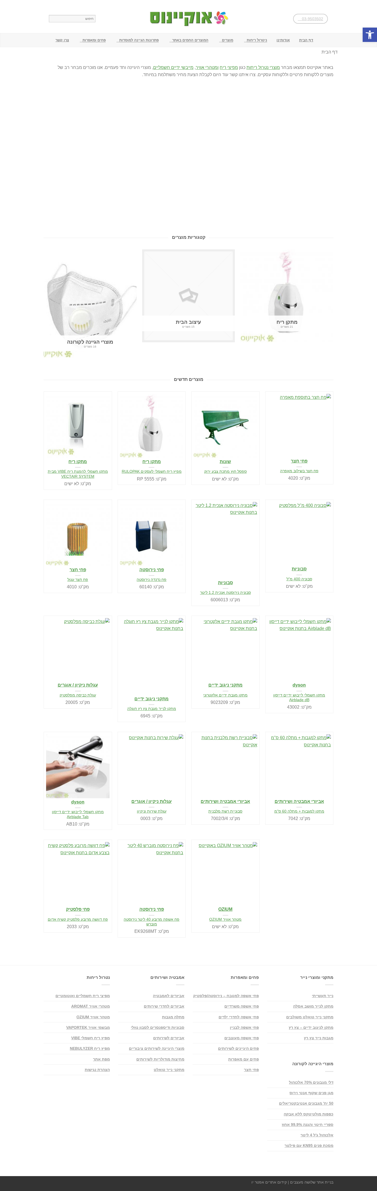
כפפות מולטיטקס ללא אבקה (308, 1114)
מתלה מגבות (173, 1017)
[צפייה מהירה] (78, 426)
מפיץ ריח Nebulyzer (90, 1048)
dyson (299, 685)
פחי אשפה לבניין (244, 1027)
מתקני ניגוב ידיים (151, 698)
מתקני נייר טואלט (169, 1069)
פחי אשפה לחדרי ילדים (239, 1017)
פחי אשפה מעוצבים (241, 1038)
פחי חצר (299, 461)
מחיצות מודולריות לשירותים (160, 1059)
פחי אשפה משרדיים (241, 1006)
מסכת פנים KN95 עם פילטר (309, 1145)
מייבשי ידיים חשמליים (173, 67)
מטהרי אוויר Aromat (90, 1006)
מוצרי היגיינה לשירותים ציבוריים (156, 1048)
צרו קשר (62, 40)
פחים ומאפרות (94, 40)
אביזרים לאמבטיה (168, 996)
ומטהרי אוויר (207, 67)
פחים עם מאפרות (243, 1059)
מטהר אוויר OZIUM (93, 1017)
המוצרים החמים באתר (190, 40)
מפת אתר (101, 1059)
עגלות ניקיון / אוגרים (78, 685)
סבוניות (225, 582)
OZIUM (225, 909)
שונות (225, 461)
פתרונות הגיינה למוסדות (139, 40)
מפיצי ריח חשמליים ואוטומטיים (82, 996)
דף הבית (306, 40)
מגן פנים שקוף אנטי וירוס (311, 1093)
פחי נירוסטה (151, 569)
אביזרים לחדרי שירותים (164, 1006)
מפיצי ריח (229, 67)
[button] (370, 35)
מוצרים (227, 40)
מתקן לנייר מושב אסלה (313, 1006)
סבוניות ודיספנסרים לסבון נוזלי (157, 1027)
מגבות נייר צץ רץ (318, 1038)
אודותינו (283, 40)
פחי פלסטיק (78, 909)
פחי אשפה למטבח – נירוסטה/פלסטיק (226, 996)
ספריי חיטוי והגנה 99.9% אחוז (307, 1124)
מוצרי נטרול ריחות (263, 67)
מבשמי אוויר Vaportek (88, 1027)
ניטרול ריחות (257, 40)
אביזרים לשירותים (168, 1038)
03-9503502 (312, 19)
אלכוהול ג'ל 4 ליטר (317, 1135)
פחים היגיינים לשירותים (238, 1048)
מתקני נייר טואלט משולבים (309, 1017)
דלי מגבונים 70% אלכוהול (311, 1082)
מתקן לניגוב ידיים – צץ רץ (311, 1027)
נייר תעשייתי (322, 996)
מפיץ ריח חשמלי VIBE (90, 1038)
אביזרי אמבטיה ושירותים (225, 801)
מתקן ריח (77, 461)
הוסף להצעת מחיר (105, 398)
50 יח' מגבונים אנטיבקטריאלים (306, 1103)
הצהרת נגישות (97, 1069)
